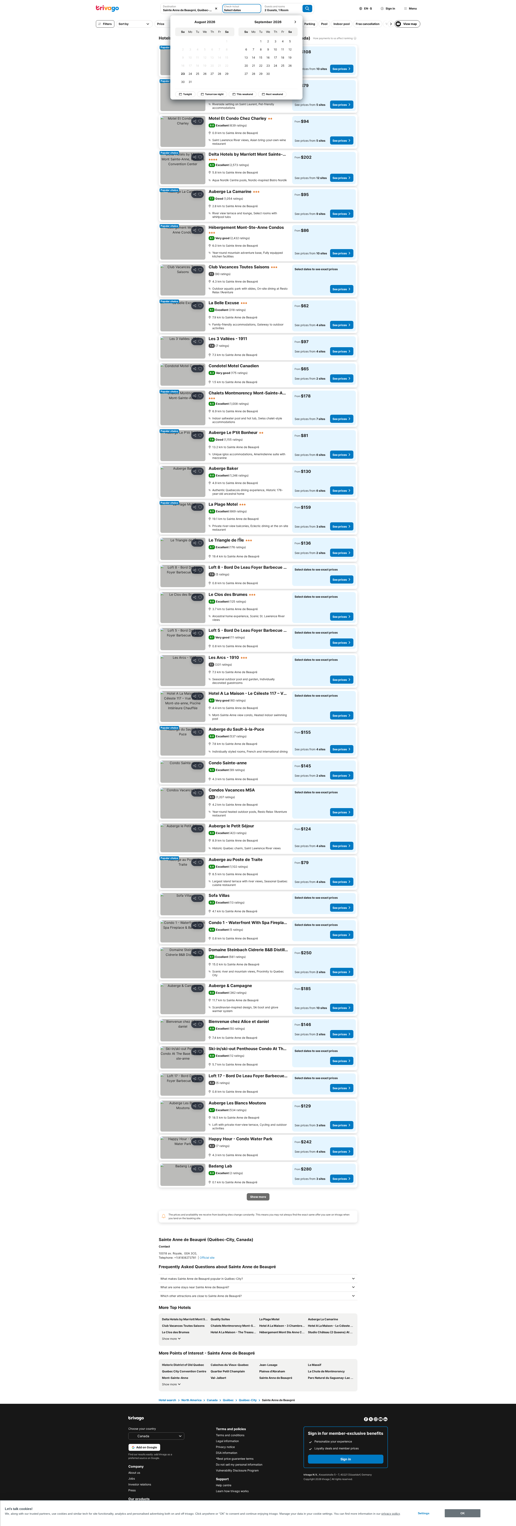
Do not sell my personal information (239, 1464)
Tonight (187, 94)
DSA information (226, 1452)
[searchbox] (191, 10)
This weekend (245, 94)
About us (134, 1472)
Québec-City (248, 1400)
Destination (169, 6)
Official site (207, 1257)
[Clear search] (216, 8)
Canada (212, 1400)
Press (132, 1490)
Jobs (131, 1478)
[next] (295, 21)
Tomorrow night (214, 94)
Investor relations (139, 1484)
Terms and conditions (230, 1435)
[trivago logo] (107, 8)
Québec (228, 1400)
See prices (340, 69)
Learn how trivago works (232, 1491)
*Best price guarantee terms (234, 1458)
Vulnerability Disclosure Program (237, 1470)
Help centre (223, 1485)
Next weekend (274, 94)
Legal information (227, 1441)
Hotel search (167, 1400)
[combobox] (191, 8)
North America (191, 1400)
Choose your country (142, 1428)
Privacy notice (225, 1447)
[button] (191, 8)
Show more (169, 1338)
